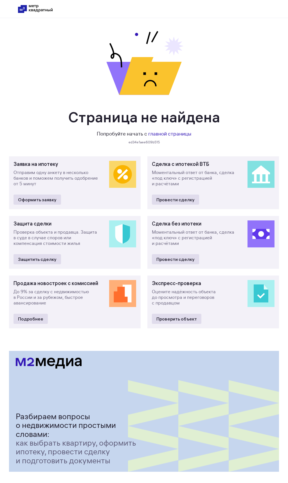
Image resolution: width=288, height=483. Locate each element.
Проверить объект (176, 319)
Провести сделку (175, 199)
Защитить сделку (37, 259)
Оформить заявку (37, 199)
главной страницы (169, 134)
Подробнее (30, 319)
